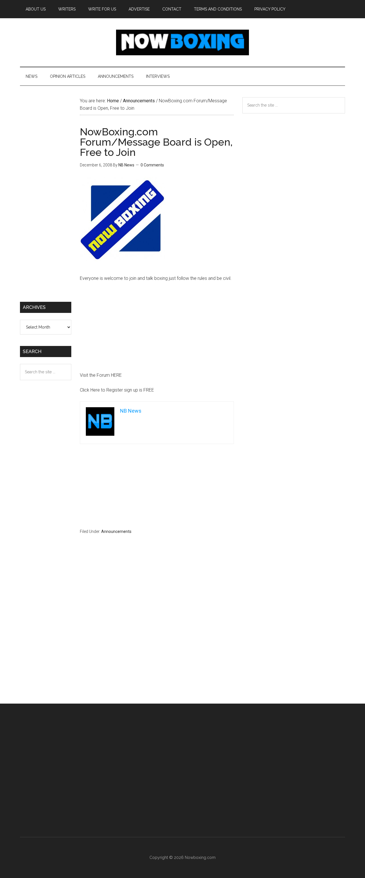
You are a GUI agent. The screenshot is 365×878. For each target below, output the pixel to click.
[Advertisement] (157, 329)
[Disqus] (157, 630)
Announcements (116, 531)
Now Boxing (182, 42)
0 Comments (152, 165)
